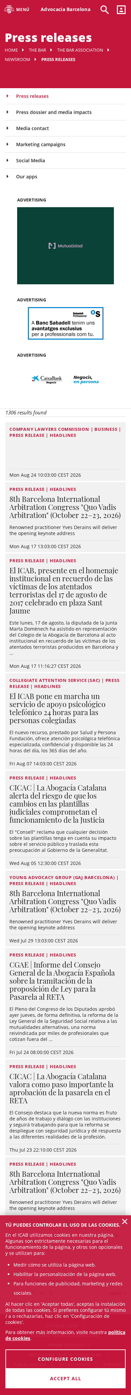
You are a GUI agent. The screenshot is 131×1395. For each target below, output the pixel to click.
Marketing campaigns (41, 144)
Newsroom (17, 59)
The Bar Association (80, 50)
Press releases (32, 96)
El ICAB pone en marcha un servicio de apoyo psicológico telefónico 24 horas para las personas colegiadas (57, 708)
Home (11, 50)
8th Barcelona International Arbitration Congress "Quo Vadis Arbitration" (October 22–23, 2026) (65, 507)
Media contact (32, 128)
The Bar (37, 50)
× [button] (124, 1221)
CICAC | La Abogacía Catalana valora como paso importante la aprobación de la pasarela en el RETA (61, 1088)
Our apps (26, 176)
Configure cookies (65, 1359)
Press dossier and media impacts (54, 112)
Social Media (30, 160)
